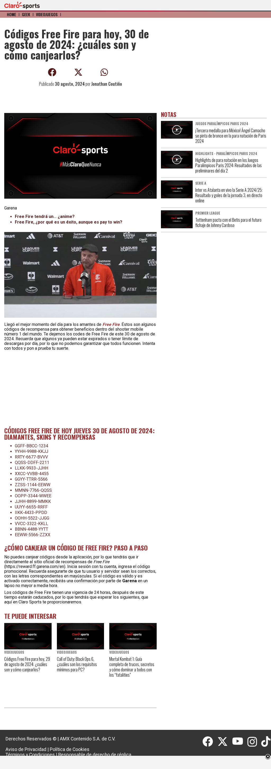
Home (11, 14)
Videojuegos (47, 14)
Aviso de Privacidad (26, 749)
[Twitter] (224, 741)
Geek (26, 14)
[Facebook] (209, 741)
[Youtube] (239, 741)
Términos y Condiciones (30, 754)
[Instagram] (254, 741)
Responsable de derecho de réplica (94, 754)
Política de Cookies (69, 749)
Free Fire (111, 324)
